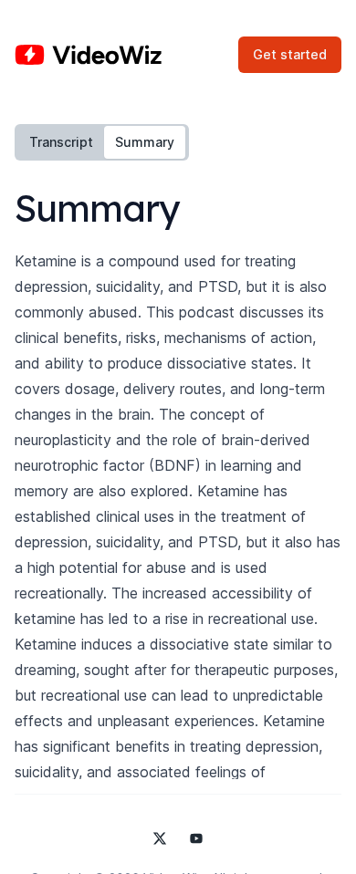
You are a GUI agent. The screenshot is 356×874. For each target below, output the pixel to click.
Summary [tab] (144, 142)
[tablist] (102, 142)
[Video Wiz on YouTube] (196, 838)
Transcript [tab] (61, 142)
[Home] (88, 55)
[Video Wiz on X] (159, 838)
